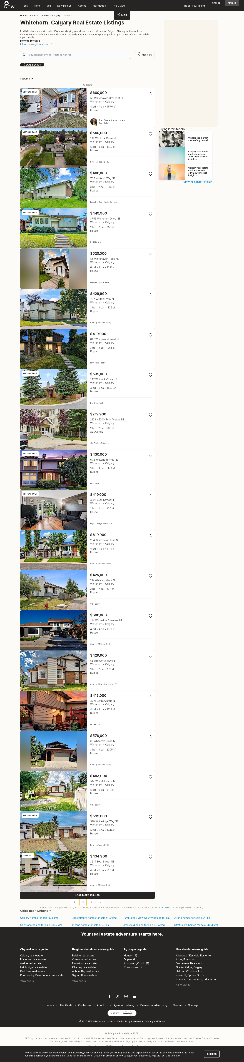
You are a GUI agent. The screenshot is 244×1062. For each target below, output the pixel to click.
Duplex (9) (130, 959)
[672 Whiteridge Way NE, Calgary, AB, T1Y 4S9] (87, 470)
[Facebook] (109, 996)
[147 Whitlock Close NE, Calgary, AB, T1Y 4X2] (87, 389)
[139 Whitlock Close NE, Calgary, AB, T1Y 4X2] (87, 148)
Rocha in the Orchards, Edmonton (196, 979)
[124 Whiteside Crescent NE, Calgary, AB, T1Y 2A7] (87, 630)
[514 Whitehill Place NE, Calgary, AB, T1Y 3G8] (87, 791)
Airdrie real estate (30, 963)
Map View (147, 54)
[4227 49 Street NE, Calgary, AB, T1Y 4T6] (87, 510)
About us (102, 1005)
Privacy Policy (71, 1055)
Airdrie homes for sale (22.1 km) (193, 918)
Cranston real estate (84, 959)
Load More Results (87, 895)
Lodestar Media (115, 1021)
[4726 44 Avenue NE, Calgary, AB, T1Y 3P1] (87, 711)
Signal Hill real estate (84, 975)
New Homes (64, 5)
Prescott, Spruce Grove (190, 975)
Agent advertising (124, 1005)
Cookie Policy (173, 1055)
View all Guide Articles (197, 182)
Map (124, 15)
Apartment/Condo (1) (136, 963)
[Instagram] (126, 996)
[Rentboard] (128, 1012)
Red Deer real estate (32, 971)
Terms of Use (161, 907)
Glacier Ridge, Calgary (189, 967)
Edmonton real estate (33, 959)
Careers (177, 1005)
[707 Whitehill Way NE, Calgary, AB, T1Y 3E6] (87, 188)
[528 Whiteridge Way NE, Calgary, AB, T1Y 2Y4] (87, 831)
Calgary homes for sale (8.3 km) (39, 918)
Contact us (84, 1005)
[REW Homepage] (9, 5)
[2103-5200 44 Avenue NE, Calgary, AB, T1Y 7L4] (87, 429)
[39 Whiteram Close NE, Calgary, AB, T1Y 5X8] (87, 751)
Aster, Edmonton (185, 959)
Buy (26, 5)
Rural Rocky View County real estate (42, 975)
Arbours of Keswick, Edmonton (194, 955)
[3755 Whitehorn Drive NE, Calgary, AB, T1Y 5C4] (87, 228)
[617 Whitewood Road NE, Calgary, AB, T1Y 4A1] (87, 349)
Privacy (149, 1021)
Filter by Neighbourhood (34, 44)
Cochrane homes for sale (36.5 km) (41, 925)
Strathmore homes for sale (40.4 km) (196, 925)
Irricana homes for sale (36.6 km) (91, 925)
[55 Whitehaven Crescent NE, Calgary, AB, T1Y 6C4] (87, 108)
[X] (117, 996)
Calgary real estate (31, 955)
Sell (48, 5)
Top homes (47, 1005)
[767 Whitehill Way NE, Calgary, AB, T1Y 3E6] (87, 309)
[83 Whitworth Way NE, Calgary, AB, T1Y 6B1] (87, 670)
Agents (82, 5)
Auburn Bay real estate (85, 971)
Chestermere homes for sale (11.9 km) (94, 918)
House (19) (130, 955)
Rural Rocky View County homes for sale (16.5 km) (147, 918)
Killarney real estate (84, 967)
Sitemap (193, 1005)
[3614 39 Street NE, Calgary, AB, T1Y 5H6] (87, 871)
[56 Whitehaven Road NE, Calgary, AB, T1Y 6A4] (87, 269)
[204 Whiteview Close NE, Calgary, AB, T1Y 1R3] (87, 550)
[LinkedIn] (134, 996)
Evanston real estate (84, 963)
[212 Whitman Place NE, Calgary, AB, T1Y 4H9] (87, 590)
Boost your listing (194, 5)
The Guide (118, 5)
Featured (25, 78)
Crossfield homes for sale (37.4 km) (144, 925)
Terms (161, 1021)
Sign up (232, 3)
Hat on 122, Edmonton (189, 971)
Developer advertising (153, 1005)
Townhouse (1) (133, 967)
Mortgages (99, 5)
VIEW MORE (27, 980)
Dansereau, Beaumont (189, 963)
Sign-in (215, 3)
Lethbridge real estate (33, 967)
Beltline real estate (83, 955)
